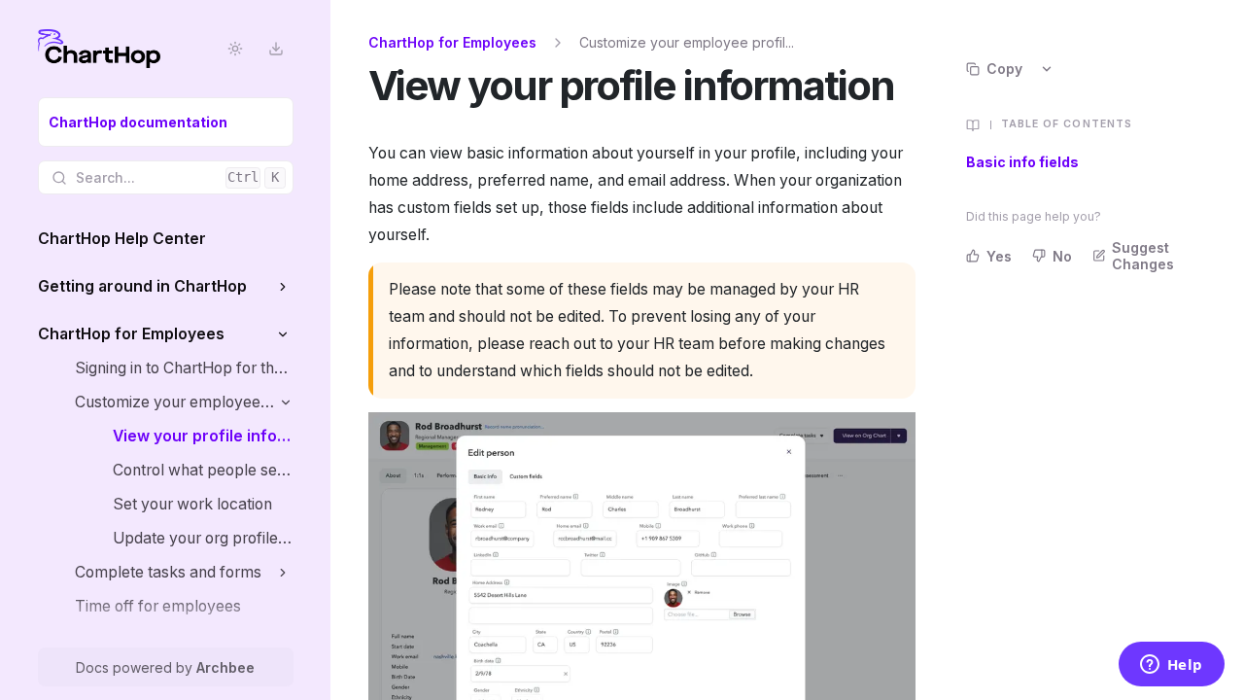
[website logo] (99, 48)
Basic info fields (1022, 162)
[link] (166, 122)
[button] (283, 286)
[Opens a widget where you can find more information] (1171, 666)
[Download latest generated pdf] (276, 49)
